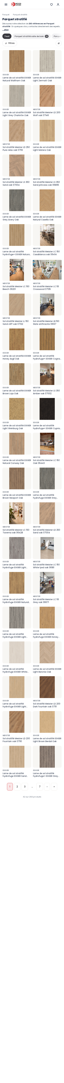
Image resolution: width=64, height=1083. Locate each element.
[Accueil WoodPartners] (16, 4)
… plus (5, 29)
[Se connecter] (58, 4)
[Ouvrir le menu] (6, 4)
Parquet (5, 14)
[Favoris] (51, 4)
